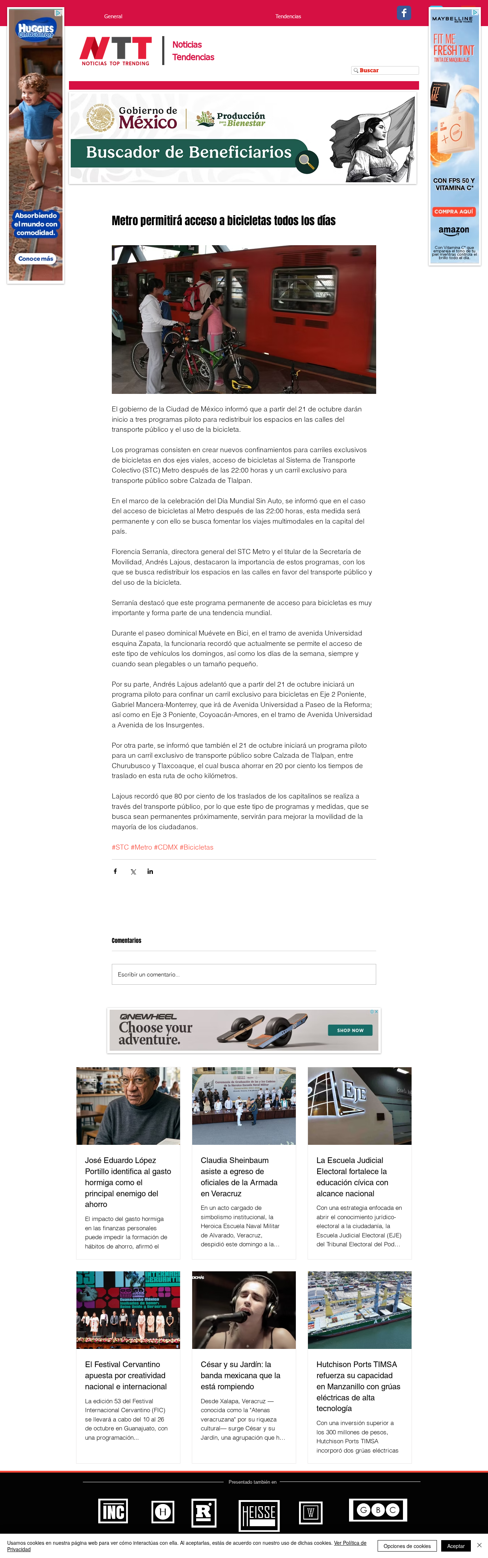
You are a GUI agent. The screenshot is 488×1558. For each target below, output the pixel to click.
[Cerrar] (479, 1545)
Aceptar (456, 1545)
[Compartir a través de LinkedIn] (150, 871)
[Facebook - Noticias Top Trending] (404, 13)
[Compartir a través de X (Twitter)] (132, 871)
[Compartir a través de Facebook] (115, 871)
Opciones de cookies (407, 1545)
